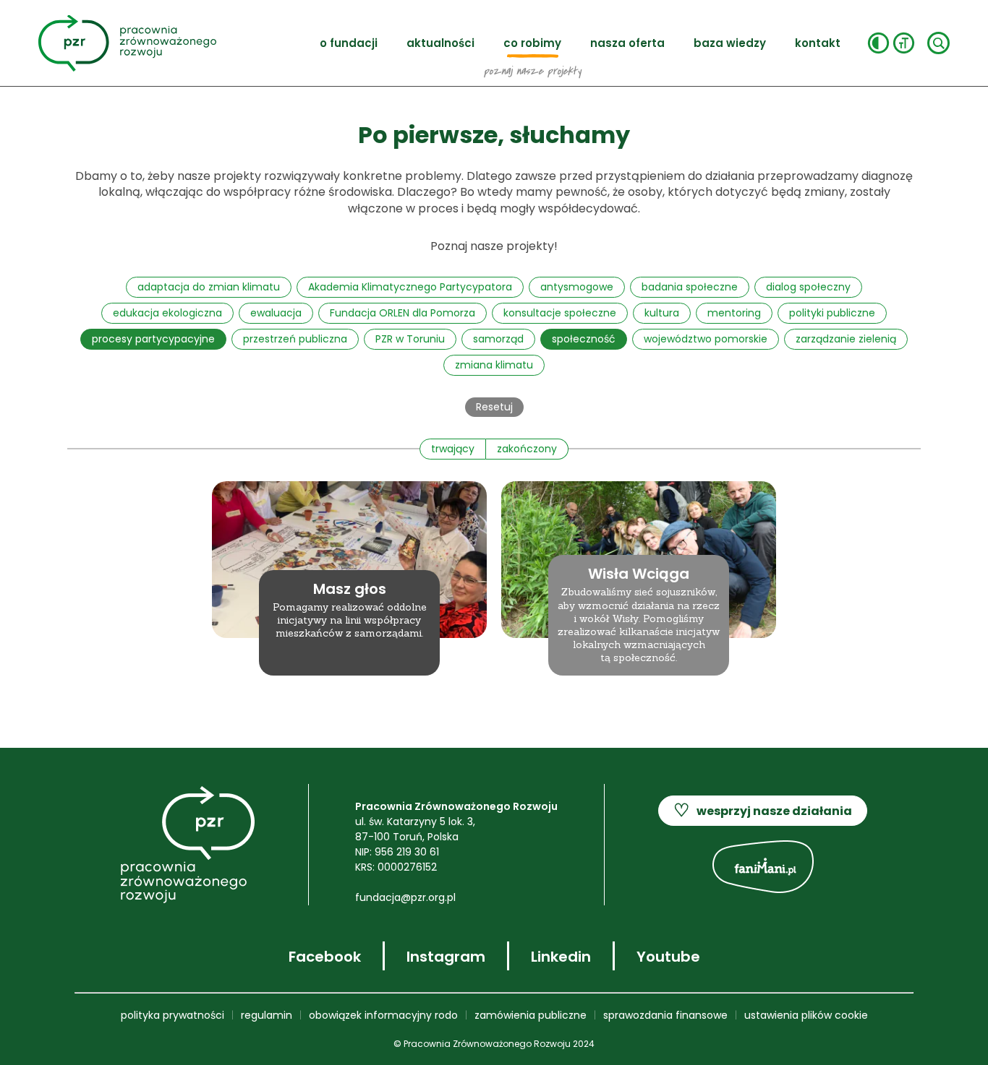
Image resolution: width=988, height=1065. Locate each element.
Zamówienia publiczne (530, 1015)
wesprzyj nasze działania (762, 810)
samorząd (498, 339)
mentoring (734, 313)
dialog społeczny (808, 287)
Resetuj (494, 407)
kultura (661, 313)
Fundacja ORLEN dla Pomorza (402, 313)
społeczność (584, 339)
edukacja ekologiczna (167, 313)
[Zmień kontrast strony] (878, 43)
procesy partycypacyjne (153, 339)
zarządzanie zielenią (846, 339)
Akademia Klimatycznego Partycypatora (410, 287)
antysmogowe (576, 287)
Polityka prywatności (172, 1015)
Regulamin (266, 1015)
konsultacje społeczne (559, 313)
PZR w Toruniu (410, 339)
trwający (452, 448)
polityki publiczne (832, 313)
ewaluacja (276, 313)
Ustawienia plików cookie (806, 1015)
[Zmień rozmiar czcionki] (903, 43)
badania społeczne (690, 287)
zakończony (527, 448)
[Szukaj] (938, 43)
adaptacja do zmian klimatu (208, 287)
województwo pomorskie (705, 339)
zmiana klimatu (494, 365)
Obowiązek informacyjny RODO (383, 1015)
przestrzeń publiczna (295, 339)
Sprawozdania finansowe (665, 1015)
